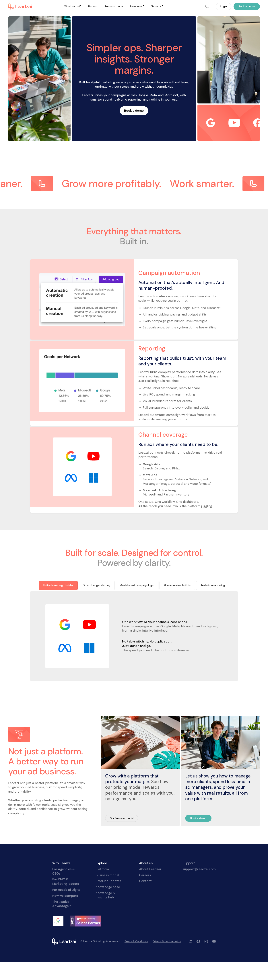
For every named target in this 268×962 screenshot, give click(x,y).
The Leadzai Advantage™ (61, 904)
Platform (93, 6)
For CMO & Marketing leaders (65, 881)
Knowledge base (108, 887)
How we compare (65, 896)
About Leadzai (150, 869)
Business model (114, 6)
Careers (145, 875)
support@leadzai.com (199, 869)
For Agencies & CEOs (63, 871)
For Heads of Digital (66, 890)
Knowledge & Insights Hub (105, 895)
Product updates (108, 881)
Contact (145, 881)
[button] (72, 6)
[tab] (58, 585)
